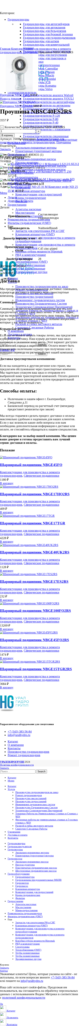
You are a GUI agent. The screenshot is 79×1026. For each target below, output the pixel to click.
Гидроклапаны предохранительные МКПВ (38, 879)
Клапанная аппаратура (30, 191)
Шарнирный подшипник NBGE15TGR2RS (36, 669)
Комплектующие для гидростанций (38, 194)
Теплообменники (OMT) (31, 261)
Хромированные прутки (31, 272)
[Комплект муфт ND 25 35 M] (28, 186)
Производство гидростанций (34, 296)
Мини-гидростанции (26, 910)
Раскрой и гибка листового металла (34, 825)
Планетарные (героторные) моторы (38, 151)
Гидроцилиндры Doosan (39, 72)
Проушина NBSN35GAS (16, 106)
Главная (5, 48)
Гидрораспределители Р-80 (40, 119)
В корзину (7, 135)
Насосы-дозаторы (25, 864)
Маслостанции (25, 212)
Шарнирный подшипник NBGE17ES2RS (34, 582)
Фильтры (20, 898)
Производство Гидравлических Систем (41, 303)
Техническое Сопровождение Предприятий (38, 810)
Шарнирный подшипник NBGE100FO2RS (35, 611)
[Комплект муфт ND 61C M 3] (28, 179)
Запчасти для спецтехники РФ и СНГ (40, 231)
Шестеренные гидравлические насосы (40, 169)
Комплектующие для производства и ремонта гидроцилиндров (32, 140)
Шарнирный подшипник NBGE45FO (31, 465)
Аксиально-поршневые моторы (36, 147)
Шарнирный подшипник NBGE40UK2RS (34, 552)
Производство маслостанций (30, 798)
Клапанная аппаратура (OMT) (35, 234)
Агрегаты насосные (28, 209)
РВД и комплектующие (30, 254)
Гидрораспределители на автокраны (46, 105)
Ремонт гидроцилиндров (28, 795)
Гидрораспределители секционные (46, 136)
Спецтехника (22, 946)
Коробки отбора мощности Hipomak (39, 251)
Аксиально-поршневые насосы (35, 159)
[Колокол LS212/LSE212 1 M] (28, 164)
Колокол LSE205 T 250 (56, 171)
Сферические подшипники (41, 475)
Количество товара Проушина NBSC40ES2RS (35, 127)
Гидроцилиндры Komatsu (39, 85)
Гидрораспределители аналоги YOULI (48, 98)
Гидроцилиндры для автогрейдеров (46, 24)
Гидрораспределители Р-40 (40, 122)
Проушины (30, 52)
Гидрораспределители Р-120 (41, 115)
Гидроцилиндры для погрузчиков (45, 54)
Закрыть (5, 149)
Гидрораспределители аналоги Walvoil (48, 95)
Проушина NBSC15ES (15, 95)
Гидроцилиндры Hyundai (39, 78)
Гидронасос (21, 886)
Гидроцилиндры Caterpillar (40, 68)
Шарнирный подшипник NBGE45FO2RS (34, 640)
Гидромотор (22, 882)
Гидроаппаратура (26, 177)
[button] (6, 483)
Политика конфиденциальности (17, 764)
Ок (1, 1003)
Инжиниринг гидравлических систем (40, 300)
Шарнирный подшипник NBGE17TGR (32, 523)
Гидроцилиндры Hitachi (38, 75)
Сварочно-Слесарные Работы (34, 327)
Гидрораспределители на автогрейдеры (49, 102)
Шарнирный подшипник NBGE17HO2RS (35, 494)
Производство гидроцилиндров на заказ (41, 286)
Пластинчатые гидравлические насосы (40, 166)
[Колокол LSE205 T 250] (24, 171)
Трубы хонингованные (30, 265)
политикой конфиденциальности (23, 997)
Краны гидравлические (30, 197)
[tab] (43, 201)
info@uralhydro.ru (32, 980)
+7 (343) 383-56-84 (63, 977)
